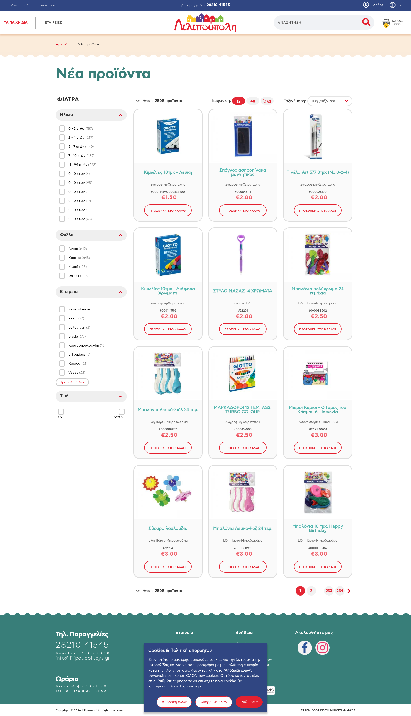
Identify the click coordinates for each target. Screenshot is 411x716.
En (398, 5)
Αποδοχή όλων (174, 702)
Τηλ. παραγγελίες (204, 5)
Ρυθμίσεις (249, 702)
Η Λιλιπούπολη (19, 5)
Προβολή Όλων (72, 382)
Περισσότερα (191, 686)
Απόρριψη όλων (213, 702)
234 (340, 591)
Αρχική (61, 44)
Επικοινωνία (45, 5)
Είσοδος (376, 5)
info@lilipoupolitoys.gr (83, 658)
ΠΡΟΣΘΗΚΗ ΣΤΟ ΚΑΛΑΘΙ (168, 210)
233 (329, 591)
